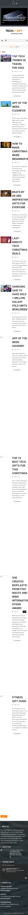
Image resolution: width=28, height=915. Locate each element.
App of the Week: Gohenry (19, 342)
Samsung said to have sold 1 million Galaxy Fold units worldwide (19, 298)
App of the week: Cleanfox (19, 106)
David (17, 257)
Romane (18, 114)
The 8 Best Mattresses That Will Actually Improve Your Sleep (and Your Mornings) (16, 852)
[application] (14, 872)
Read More (17, 96)
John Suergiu (19, 71)
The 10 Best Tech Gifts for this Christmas (19, 465)
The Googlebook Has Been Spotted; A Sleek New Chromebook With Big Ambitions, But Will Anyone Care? (14, 19)
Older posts (5, 816)
